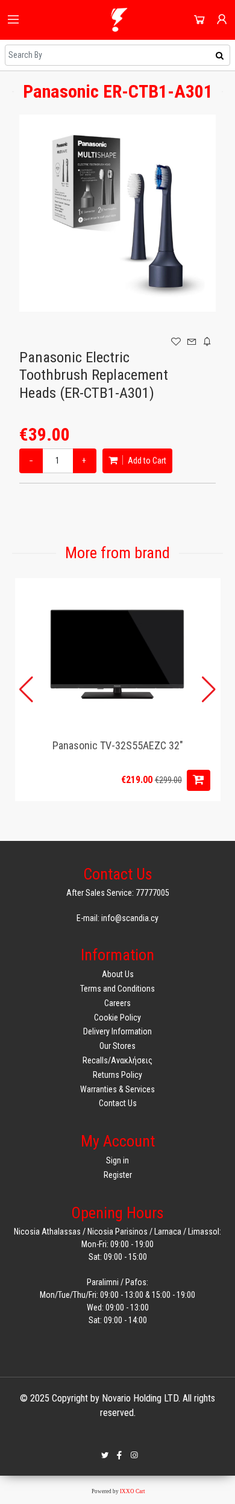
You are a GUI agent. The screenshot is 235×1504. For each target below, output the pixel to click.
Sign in (117, 1160)
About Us (118, 974)
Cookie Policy (117, 1017)
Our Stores (117, 1046)
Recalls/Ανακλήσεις (117, 1060)
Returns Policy (117, 1075)
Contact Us (118, 1103)
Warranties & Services (117, 1089)
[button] (209, 689)
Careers (117, 1003)
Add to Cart (146, 460)
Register (118, 1175)
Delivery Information (117, 1031)
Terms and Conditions (117, 988)
